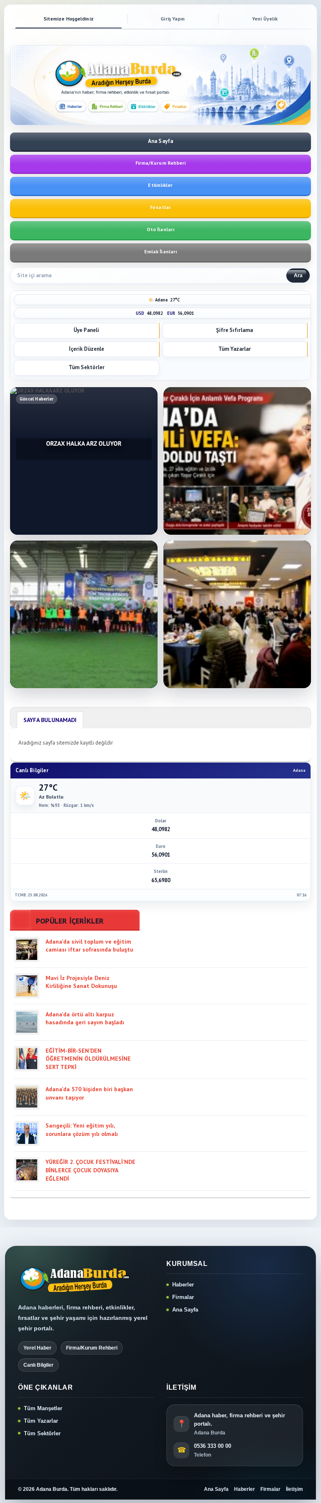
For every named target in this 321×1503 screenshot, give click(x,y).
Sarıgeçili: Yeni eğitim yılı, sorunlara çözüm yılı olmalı (82, 1130)
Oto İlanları (160, 229)
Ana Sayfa (185, 1310)
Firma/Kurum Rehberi (160, 163)
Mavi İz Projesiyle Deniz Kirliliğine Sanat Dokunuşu (81, 982)
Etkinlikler (160, 185)
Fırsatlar (160, 207)
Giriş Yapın (172, 18)
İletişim (294, 1489)
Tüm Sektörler (42, 1433)
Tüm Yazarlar (41, 1421)
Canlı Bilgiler (38, 1365)
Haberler (183, 1284)
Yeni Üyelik (265, 18)
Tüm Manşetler (43, 1408)
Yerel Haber (37, 1348)
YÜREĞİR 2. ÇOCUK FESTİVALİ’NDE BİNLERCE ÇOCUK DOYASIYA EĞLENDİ (90, 1170)
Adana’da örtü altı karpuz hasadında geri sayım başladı (85, 1018)
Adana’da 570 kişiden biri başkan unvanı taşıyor (89, 1093)
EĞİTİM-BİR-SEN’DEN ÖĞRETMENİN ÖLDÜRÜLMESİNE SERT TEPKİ (88, 1059)
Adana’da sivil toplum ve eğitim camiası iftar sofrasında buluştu (89, 946)
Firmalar (183, 1297)
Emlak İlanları (160, 251)
